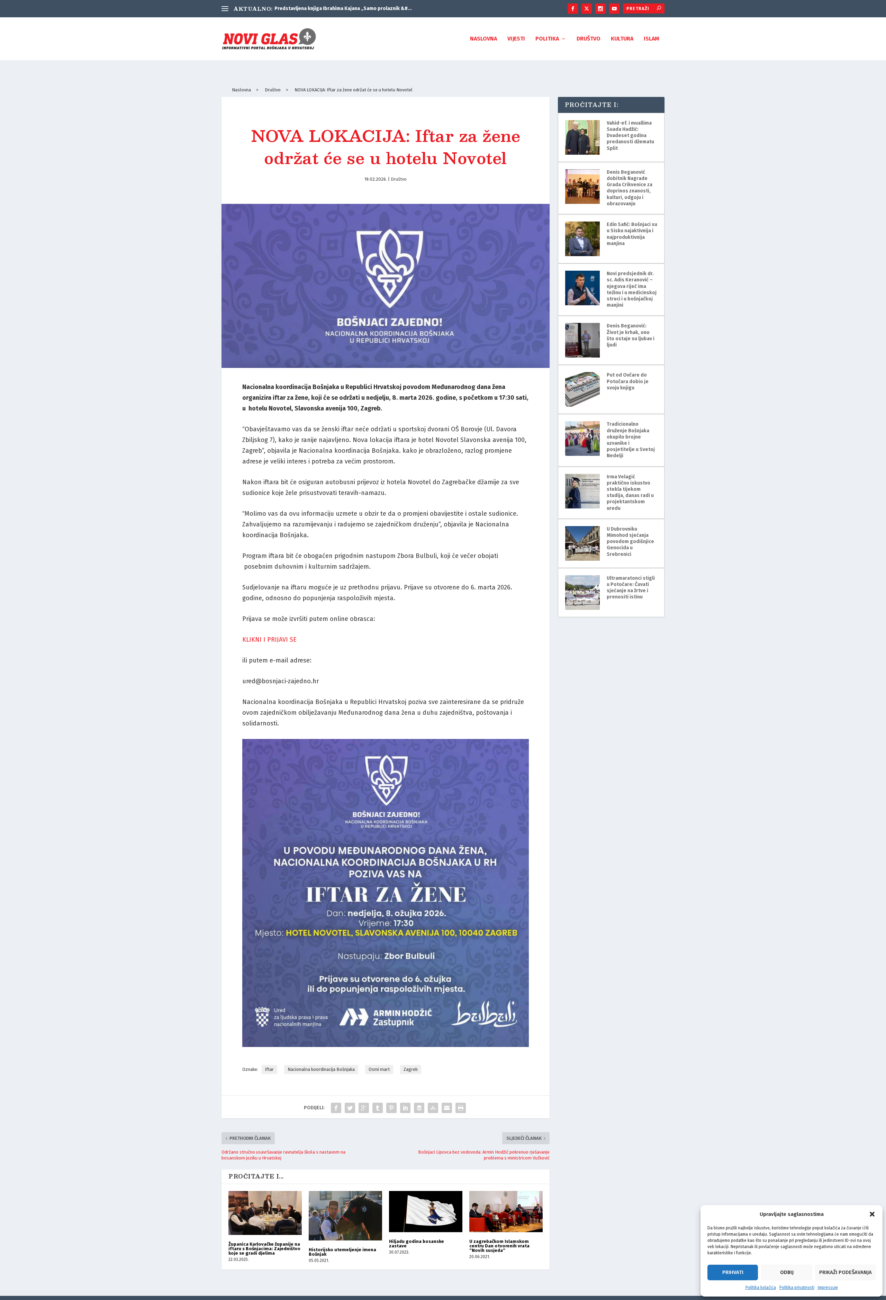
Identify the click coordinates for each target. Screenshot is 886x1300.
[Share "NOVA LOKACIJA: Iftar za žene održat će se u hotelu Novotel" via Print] (461, 1108)
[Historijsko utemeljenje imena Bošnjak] (345, 1215)
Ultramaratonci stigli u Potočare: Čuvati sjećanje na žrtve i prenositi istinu (631, 587)
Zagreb (411, 1069)
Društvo (588, 39)
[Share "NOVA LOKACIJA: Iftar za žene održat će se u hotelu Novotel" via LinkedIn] (405, 1108)
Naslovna (483, 39)
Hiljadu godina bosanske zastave (416, 1243)
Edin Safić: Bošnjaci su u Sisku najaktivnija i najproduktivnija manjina (632, 234)
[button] (872, 1214)
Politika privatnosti (796, 1287)
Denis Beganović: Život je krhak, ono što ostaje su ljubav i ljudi (630, 335)
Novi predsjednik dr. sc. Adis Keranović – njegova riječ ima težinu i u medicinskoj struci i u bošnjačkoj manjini (632, 289)
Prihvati (732, 1272)
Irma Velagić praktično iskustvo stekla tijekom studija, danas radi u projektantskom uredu (630, 492)
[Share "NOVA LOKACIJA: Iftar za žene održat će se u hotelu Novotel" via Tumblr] (378, 1108)
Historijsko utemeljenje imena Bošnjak (342, 1252)
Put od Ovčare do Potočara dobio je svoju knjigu (628, 381)
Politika (547, 39)
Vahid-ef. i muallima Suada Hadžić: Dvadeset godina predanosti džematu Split (630, 135)
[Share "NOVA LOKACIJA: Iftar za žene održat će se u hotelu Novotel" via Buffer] (419, 1108)
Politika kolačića (760, 1287)
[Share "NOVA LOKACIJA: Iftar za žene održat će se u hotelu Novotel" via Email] (447, 1108)
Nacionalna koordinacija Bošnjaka (321, 1069)
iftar (269, 1069)
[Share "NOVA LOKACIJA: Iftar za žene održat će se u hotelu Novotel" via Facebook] (336, 1108)
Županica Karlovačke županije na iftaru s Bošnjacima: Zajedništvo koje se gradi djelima (264, 1249)
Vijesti (516, 39)
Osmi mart (379, 1069)
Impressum (828, 1287)
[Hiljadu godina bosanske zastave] (425, 1211)
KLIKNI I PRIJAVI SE (269, 639)
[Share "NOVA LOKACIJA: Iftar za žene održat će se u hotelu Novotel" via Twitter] (350, 1108)
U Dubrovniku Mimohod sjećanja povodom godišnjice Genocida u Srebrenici (630, 541)
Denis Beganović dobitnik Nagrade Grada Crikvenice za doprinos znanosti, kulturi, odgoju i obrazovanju (629, 188)
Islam (651, 39)
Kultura (622, 39)
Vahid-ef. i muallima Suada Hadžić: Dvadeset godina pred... (341, 8)
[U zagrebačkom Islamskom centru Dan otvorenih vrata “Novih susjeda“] (506, 1211)
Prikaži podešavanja (845, 1272)
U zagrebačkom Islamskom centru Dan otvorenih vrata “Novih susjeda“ (499, 1246)
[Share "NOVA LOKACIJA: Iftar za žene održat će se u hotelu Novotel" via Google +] (364, 1108)
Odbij (787, 1272)
